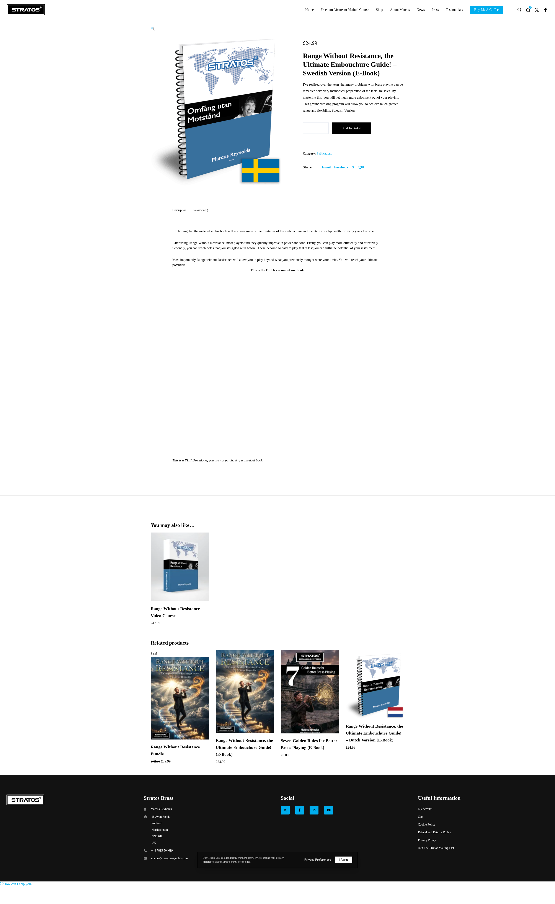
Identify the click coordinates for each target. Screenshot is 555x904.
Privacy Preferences (317, 859)
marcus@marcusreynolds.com (169, 858)
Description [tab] (179, 210)
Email (326, 167)
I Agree (343, 859)
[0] (360, 167)
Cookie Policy (426, 824)
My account (425, 809)
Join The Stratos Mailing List (436, 848)
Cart (420, 816)
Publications (324, 153)
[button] (153, 28)
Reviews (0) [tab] (200, 210)
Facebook (341, 167)
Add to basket (352, 128)
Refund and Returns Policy (434, 832)
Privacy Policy (427, 840)
